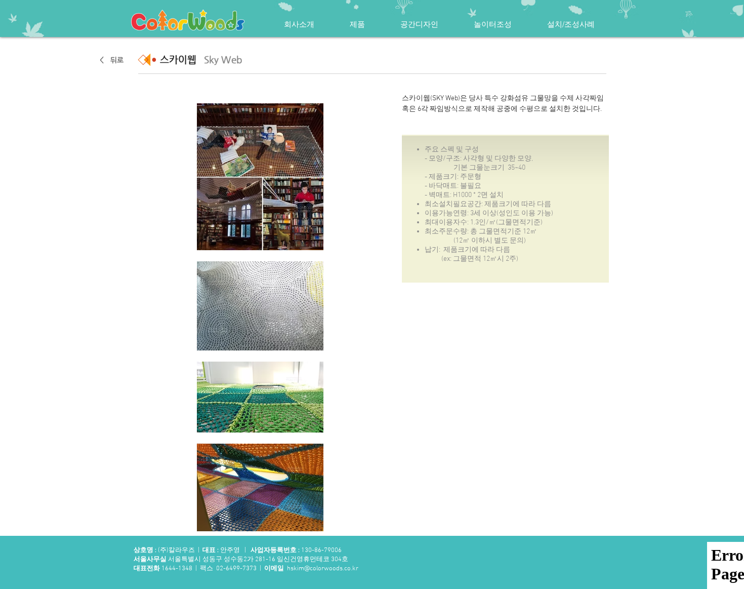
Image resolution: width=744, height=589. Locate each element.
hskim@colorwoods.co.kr (322, 569)
